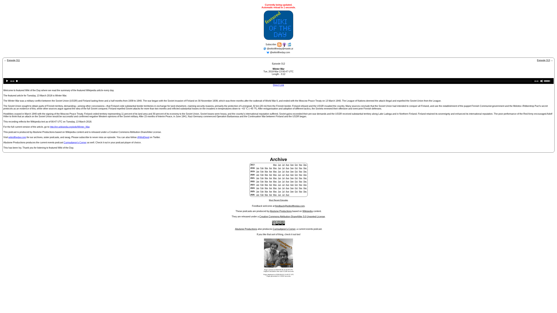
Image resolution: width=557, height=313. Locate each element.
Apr (270, 168)
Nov (300, 165)
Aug (287, 165)
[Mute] (541, 81)
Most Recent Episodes (278, 200)
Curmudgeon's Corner (75, 142)
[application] (278, 81)
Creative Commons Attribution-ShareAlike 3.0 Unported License (292, 216)
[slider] (548, 80)
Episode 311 (13, 60)
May (275, 165)
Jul (283, 165)
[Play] (7, 81)
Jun (279, 165)
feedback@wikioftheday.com (290, 206)
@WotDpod (143, 137)
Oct (296, 165)
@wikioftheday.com (280, 52)
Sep (292, 165)
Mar (266, 168)
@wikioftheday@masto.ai (280, 48)
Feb (262, 168)
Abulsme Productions (281, 211)
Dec (305, 165)
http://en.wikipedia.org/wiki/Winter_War (69, 127)
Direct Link (278, 85)
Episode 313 (543, 60)
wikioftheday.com (17, 137)
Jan (257, 168)
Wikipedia (307, 211)
